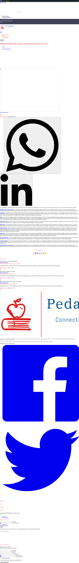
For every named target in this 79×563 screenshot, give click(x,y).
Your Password (16, 523)
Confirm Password (19, 556)
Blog (3, 35)
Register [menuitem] (7, 0)
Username (14, 521)
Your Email (16, 554)
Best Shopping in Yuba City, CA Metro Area (8, 283)
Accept (5, 558)
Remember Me (4, 524)
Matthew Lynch (4, 116)
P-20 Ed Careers (5, 36)
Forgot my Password (4, 525)
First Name (14, 550)
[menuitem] (1, 1)
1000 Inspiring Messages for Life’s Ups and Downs (10, 263)
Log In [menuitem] (4, 0)
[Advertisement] (39, 59)
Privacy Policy (7, 558)
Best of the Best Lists (4, 112)
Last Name (14, 551)
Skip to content (3, 2)
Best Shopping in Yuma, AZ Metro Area (8, 273)
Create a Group (5, 37)
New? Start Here (5, 34)
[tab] (4, 516)
